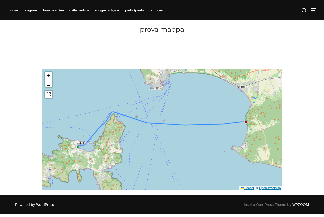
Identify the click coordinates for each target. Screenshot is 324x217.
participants (134, 10)
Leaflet (249, 188)
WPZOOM (300, 204)
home (13, 10)
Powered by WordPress (34, 204)
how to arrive (53, 10)
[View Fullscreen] (48, 94)
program (30, 10)
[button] (48, 75)
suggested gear (107, 10)
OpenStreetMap (270, 188)
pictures (156, 10)
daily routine (79, 10)
